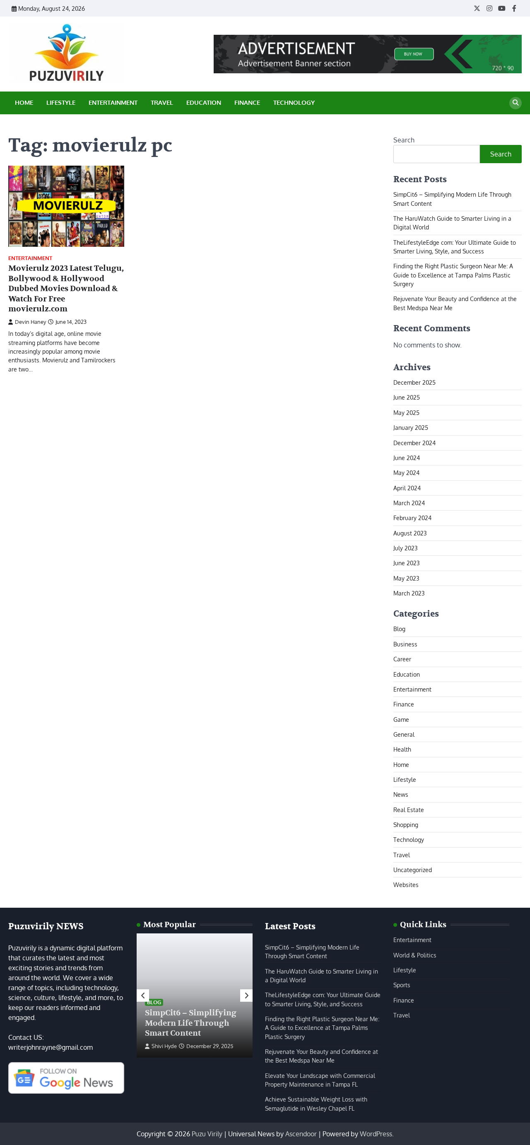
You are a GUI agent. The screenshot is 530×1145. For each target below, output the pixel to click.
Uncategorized (412, 869)
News (400, 794)
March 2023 (409, 593)
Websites (406, 884)
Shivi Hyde (164, 1046)
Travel (162, 102)
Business (405, 644)
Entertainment (113, 102)
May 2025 (406, 412)
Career (402, 659)
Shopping (405, 824)
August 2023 (410, 533)
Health (402, 749)
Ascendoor (301, 1134)
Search (403, 140)
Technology (294, 102)
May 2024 (406, 472)
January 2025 (410, 427)
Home (24, 102)
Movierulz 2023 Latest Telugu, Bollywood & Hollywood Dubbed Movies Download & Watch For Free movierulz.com (66, 288)
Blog (399, 628)
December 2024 (414, 442)
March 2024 (409, 502)
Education (203, 102)
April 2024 (407, 488)
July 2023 (405, 548)
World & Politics (414, 955)
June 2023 (406, 562)
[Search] (515, 103)
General (403, 734)
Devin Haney (30, 321)
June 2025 (406, 397)
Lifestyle (60, 102)
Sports (401, 984)
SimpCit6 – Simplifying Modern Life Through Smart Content (190, 1023)
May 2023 (406, 578)
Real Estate (408, 809)
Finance (247, 102)
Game (401, 719)
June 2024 (406, 457)
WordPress (376, 1134)
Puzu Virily (207, 1134)
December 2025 (414, 382)
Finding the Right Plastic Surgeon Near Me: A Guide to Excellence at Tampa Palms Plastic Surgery (453, 274)
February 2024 (412, 517)
